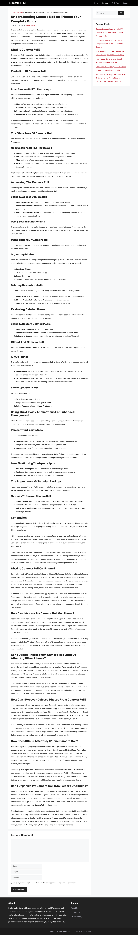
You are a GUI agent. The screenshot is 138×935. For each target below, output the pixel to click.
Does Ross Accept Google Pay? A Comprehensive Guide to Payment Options (109, 43)
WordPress (87, 931)
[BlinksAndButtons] (17, 3)
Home (96, 3)
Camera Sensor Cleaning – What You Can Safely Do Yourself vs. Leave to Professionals (110, 32)
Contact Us (75, 912)
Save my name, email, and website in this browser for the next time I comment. (44, 883)
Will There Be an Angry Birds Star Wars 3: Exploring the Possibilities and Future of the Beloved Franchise (111, 77)
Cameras (105, 3)
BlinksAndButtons (66, 931)
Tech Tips (115, 3)
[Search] (121, 13)
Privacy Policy (76, 917)
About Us (74, 908)
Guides (125, 3)
